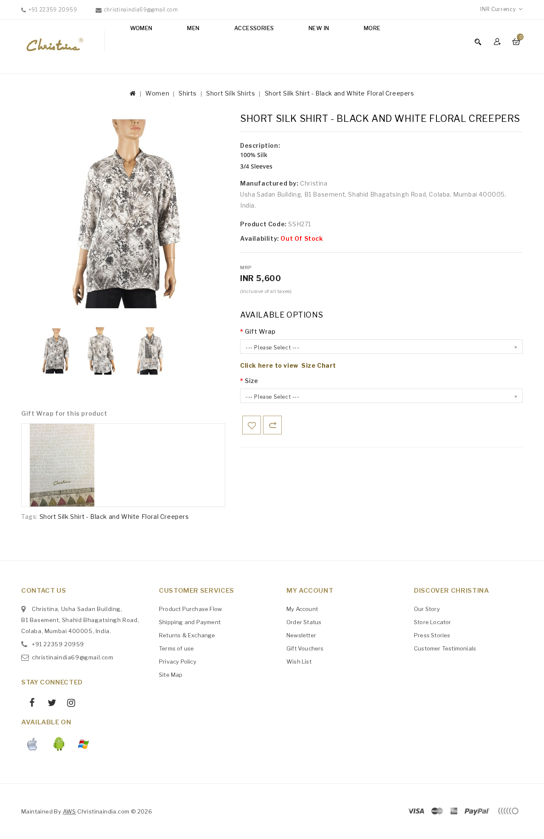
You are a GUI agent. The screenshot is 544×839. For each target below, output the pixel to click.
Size (251, 380)
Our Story (427, 608)
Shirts (187, 93)
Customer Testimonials (445, 648)
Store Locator (432, 622)
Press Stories (432, 635)
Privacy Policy (177, 661)
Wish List (299, 661)
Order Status (303, 622)
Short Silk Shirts (230, 93)
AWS (69, 811)
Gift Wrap (260, 331)
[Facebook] (29, 704)
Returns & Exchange (187, 635)
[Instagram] (68, 704)
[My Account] (498, 41)
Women (141, 28)
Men (193, 28)
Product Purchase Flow (190, 608)
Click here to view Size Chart (288, 365)
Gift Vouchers (305, 648)
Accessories (254, 28)
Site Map (171, 674)
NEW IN (319, 28)
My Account (302, 608)
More (372, 28)
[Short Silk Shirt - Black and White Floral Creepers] (55, 351)
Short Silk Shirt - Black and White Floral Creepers (339, 93)
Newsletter (301, 635)
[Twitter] (48, 704)
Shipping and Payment (190, 622)
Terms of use (176, 648)
